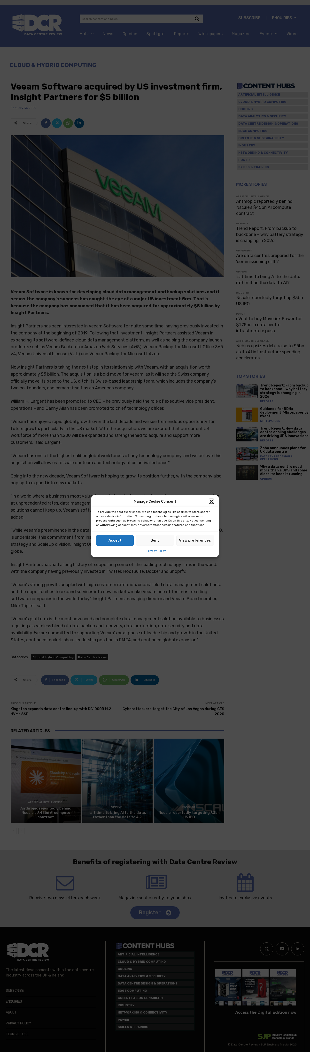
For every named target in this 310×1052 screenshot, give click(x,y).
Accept (115, 540)
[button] (211, 501)
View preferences (195, 540)
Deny (155, 540)
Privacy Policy (156, 550)
